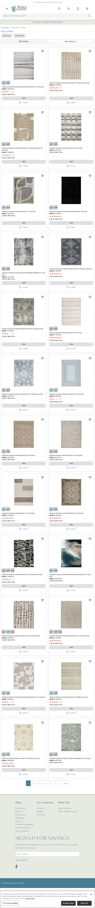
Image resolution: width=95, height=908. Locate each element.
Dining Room (20, 815)
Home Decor (15, 28)
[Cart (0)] (87, 8)
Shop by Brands (21, 831)
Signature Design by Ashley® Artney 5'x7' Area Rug (65, 333)
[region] (47, 899)
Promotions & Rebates (24, 824)
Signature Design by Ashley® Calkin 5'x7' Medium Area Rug (21, 758)
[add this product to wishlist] (42, 51)
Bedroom (19, 811)
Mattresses (19, 818)
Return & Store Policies (67, 811)
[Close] (91, 894)
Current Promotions (23, 827)
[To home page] (19, 8)
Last (65, 783)
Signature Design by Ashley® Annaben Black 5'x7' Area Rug (68, 211)
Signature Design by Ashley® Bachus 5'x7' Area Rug (65, 455)
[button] (7, 8)
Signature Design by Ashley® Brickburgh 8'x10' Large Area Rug (69, 636)
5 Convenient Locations (43, 2)
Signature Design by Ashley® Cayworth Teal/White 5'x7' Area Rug (70, 758)
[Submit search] (89, 16)
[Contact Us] (78, 8)
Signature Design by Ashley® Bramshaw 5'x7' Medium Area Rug (22, 574)
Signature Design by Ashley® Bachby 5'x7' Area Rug (18, 455)
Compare (25, 102)
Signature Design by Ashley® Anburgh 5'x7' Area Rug (18, 211)
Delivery (40, 811)
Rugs (23, 28)
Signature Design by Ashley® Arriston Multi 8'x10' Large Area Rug (22, 329)
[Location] (68, 8)
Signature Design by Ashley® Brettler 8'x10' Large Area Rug (21, 636)
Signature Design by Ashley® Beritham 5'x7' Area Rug (66, 513)
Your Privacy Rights (10, 903)
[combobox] (71, 41)
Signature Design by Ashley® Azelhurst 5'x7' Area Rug (66, 394)
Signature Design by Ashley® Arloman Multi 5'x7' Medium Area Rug (70, 269)
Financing (58, 2)
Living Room (20, 808)
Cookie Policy (30, 898)
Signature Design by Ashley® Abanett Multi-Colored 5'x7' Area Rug (23, 87)
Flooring (18, 821)
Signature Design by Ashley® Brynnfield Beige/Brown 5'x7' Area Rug (23, 697)
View (23, 98)
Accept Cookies (68, 903)
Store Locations (64, 808)
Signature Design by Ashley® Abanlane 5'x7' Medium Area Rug (69, 83)
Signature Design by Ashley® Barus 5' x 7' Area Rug (18, 513)
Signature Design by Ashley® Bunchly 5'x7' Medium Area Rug (68, 697)
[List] (59, 8)
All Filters (25, 41)
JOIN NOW (20, 860)
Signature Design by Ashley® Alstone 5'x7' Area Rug (65, 148)
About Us (40, 808)
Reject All (84, 903)
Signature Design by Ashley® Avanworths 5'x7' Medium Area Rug (22, 394)
